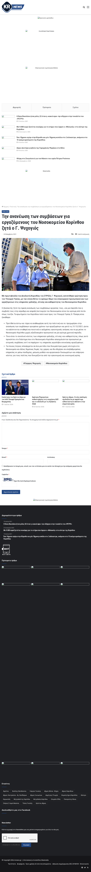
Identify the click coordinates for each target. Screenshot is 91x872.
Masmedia (45, 860)
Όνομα (5, 448)
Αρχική (6, 207)
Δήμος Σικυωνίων (36, 795)
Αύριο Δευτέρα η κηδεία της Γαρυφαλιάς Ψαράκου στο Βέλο (41, 148)
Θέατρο (83, 795)
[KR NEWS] (13, 7)
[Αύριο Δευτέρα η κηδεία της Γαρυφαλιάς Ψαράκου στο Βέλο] (8, 151)
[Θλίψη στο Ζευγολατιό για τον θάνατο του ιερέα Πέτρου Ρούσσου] (8, 161)
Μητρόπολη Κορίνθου (40, 799)
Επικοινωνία (84, 864)
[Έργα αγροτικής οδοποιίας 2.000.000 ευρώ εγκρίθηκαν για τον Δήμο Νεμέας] (75, 672)
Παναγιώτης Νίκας (70, 799)
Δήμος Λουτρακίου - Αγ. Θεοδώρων (15, 795)
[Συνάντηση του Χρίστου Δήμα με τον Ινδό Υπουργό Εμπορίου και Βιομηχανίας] (15, 387)
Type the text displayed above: (25, 481)
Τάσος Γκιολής (27, 803)
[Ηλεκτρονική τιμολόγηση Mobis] (45, 500)
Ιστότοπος (51, 457)
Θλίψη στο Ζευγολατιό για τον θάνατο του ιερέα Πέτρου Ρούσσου (43, 158)
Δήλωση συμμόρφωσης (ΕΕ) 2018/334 (65, 864)
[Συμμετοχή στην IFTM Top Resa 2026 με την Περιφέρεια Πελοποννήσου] (16, 574)
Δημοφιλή (17, 107)
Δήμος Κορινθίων (67, 791)
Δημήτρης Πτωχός (52, 795)
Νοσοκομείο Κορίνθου (57, 363)
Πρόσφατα (47, 107)
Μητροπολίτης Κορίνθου (22, 799)
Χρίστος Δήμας (41, 803)
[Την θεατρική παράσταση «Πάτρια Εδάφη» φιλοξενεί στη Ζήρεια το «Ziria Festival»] (45, 591)
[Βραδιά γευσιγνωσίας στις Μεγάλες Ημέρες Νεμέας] (16, 591)
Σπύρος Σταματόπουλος (11, 803)
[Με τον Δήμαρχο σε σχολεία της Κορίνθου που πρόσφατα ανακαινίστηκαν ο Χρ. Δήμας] (75, 770)
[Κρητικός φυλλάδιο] (45, 18)
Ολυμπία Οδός (56, 799)
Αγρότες (6, 791)
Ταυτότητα (12, 864)
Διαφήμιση (21, 864)
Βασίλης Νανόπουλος (19, 791)
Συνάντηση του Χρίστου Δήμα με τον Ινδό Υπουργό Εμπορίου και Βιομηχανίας (14, 399)
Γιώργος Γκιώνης (35, 791)
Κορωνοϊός (6, 799)
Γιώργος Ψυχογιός (33, 363)
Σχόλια (75, 107)
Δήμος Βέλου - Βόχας (51, 791)
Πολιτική (13, 207)
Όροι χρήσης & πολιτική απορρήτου (38, 864)
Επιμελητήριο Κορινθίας (69, 795)
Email (4, 457)
